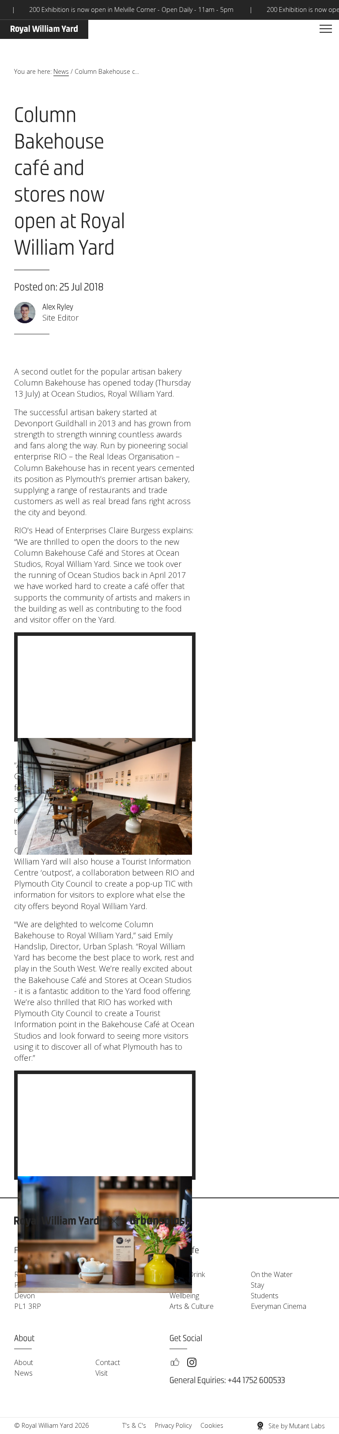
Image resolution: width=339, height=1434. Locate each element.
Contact (107, 1362)
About (23, 1362)
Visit (101, 1373)
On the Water (272, 1274)
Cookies (211, 1425)
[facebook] (175, 1362)
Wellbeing (184, 1295)
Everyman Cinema (278, 1306)
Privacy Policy (173, 1425)
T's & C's (134, 1425)
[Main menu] (326, 29)
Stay (257, 1285)
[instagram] (191, 1362)
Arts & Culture (192, 1306)
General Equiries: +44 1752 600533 (227, 1380)
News (61, 71)
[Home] (44, 29)
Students (265, 1295)
